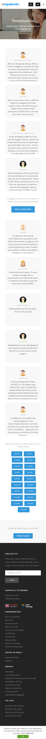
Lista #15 (17, 497)
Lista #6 (29, 466)
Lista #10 (30, 479)
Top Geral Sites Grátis (13, 716)
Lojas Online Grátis (12, 675)
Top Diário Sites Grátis (13, 709)
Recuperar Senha (11, 623)
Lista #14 (30, 491)
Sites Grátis (9, 671)
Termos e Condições (12, 643)
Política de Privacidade (13, 647)
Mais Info (29, 733)
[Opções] (43, 4)
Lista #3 (17, 460)
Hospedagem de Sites (13, 681)
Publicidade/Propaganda (14, 695)
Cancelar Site (10, 637)
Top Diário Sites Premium (15, 706)
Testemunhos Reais (12, 599)
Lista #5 (17, 466)
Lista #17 (17, 503)
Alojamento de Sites (12, 685)
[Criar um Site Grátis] (11, 4)
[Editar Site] (38, 4)
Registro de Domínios (13, 688)
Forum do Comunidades (14, 630)
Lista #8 (29, 472)
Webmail (8, 661)
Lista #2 (29, 454)
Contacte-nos (10, 633)
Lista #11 (17, 485)
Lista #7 (17, 472)
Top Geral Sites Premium (14, 712)
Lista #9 (17, 479)
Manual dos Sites (11, 627)
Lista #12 (30, 485)
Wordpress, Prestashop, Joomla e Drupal (20, 678)
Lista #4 (29, 460)
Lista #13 (17, 491)
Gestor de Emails (11, 657)
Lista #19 (24, 509)
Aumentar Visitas (11, 691)
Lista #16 (30, 497)
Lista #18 (30, 503)
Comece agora (23, 536)
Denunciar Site (10, 640)
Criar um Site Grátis (23, 209)
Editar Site (9, 620)
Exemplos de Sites (12, 595)
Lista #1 (16, 454)
